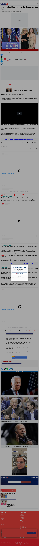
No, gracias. (19, 276)
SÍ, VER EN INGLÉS (19, 273)
